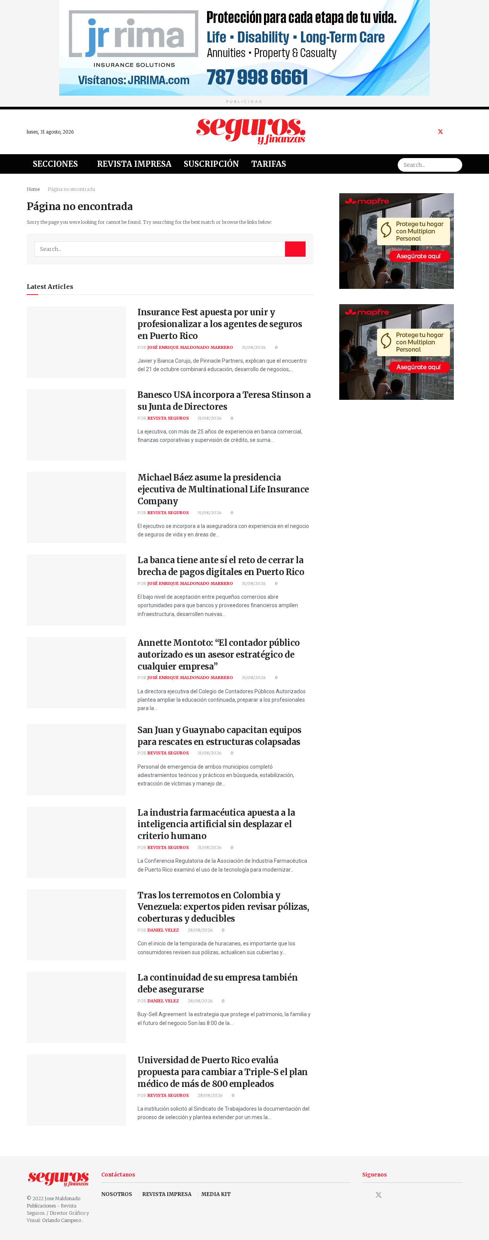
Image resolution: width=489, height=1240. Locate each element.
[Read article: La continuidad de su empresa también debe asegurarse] (76, 1007)
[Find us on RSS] (460, 131)
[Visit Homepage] (251, 132)
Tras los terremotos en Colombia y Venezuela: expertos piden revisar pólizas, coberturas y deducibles (223, 907)
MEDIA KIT (216, 1194)
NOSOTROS (116, 1194)
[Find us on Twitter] (440, 131)
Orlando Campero (62, 1220)
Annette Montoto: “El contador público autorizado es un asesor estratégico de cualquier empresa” (219, 654)
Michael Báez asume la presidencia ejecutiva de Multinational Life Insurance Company (223, 489)
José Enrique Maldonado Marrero (190, 347)
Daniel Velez (163, 930)
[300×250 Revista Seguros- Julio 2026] (396, 240)
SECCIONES (55, 164)
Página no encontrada (71, 189)
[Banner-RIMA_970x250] (244, 47)
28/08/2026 (199, 930)
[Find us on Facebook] (430, 131)
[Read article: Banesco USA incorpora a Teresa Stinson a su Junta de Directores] (76, 424)
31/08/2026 (253, 347)
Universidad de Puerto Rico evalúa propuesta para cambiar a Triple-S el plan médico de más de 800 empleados (223, 1072)
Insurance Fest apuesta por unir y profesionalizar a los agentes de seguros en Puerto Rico (220, 324)
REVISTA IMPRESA (166, 1194)
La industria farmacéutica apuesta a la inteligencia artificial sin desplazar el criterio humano (216, 824)
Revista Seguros (168, 418)
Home (33, 189)
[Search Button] (455, 164)
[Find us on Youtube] (451, 131)
